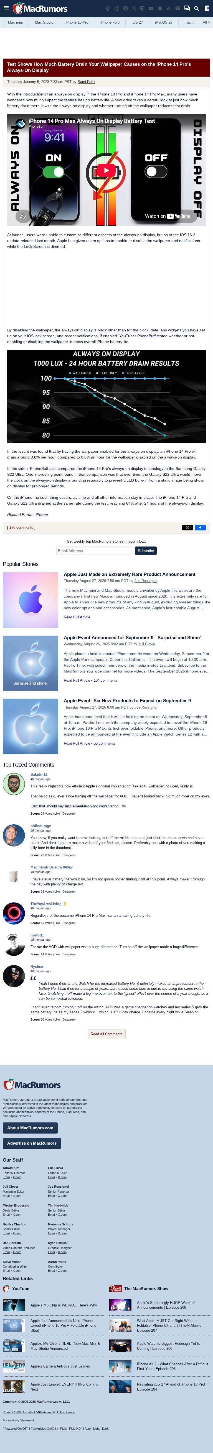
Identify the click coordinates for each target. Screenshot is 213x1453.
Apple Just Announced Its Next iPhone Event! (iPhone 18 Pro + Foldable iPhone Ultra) (63, 1326)
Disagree (68, 813)
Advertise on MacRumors (32, 1143)
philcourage (41, 826)
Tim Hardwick (58, 1205)
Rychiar (37, 967)
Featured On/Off (15, 1428)
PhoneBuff (146, 336)
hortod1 (37, 935)
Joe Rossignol (146, 581)
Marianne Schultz (60, 1224)
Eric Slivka (55, 1168)
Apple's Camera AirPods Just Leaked (60, 1366)
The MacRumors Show (146, 1288)
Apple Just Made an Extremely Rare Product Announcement (130, 574)
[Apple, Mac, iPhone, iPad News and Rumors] (40, 14)
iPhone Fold (110, 22)
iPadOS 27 (164, 22)
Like (57, 813)
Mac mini (15, 22)
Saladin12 (39, 774)
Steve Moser (12, 1261)
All (206, 22)
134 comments (106, 680)
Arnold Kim (11, 1168)
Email (6, 1177)
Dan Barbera (12, 1243)
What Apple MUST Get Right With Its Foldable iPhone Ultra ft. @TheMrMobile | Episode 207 (170, 1326)
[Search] (198, 8)
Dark (105, 1428)
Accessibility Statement (18, 1420)
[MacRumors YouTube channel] (151, 8)
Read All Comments (107, 1034)
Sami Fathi (86, 82)
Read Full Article (77, 617)
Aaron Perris (57, 1261)
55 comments (105, 743)
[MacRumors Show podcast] (108, 8)
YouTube (20, 1288)
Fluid (63, 1428)
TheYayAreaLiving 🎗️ (49, 904)
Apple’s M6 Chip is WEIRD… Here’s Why (64, 1305)
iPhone (42, 514)
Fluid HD (75, 1428)
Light (96, 1428)
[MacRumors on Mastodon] (142, 8)
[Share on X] (187, 527)
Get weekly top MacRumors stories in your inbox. (106, 541)
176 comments (21, 527)
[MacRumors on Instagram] (117, 8)
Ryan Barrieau (58, 1243)
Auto (88, 1428)
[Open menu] (6, 8)
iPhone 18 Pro (76, 22)
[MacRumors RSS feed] (169, 8)
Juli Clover (146, 644)
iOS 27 (137, 22)
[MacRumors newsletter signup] (178, 8)
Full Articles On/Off (43, 1428)
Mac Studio (44, 22)
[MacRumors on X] (134, 8)
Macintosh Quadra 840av (52, 867)
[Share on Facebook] (200, 527)
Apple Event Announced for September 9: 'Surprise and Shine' (132, 637)
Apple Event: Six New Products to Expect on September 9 (127, 700)
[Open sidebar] (207, 9)
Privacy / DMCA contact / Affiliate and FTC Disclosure (39, 1412)
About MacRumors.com (30, 1127)
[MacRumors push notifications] (160, 8)
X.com (17, 1177)
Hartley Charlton (15, 1224)
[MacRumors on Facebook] (125, 8)
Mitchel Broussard (16, 1205)
